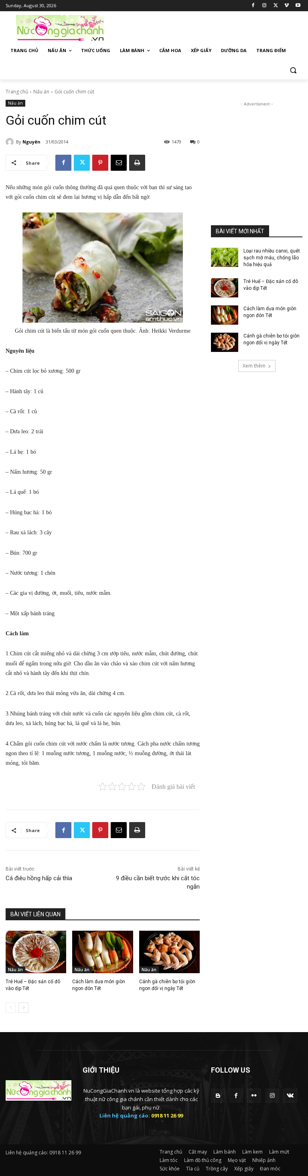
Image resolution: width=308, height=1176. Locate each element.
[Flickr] (254, 1096)
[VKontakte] (290, 1096)
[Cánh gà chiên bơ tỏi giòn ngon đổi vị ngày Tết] (169, 952)
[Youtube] (297, 5)
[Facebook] (253, 5)
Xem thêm (254, 365)
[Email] (119, 163)
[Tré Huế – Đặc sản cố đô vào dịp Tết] (36, 952)
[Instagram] (264, 5)
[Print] (137, 163)
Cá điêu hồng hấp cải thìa (39, 878)
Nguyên (31, 142)
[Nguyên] (11, 142)
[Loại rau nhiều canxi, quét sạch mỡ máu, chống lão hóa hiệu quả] (224, 257)
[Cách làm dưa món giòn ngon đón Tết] (102, 952)
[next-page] (23, 1007)
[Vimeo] (286, 5)
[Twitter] (275, 5)
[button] (293, 70)
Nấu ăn (41, 91)
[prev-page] (11, 1007)
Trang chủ (17, 91)
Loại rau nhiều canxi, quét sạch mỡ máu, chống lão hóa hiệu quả (271, 257)
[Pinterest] (100, 163)
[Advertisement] (208, 27)
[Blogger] (218, 1096)
